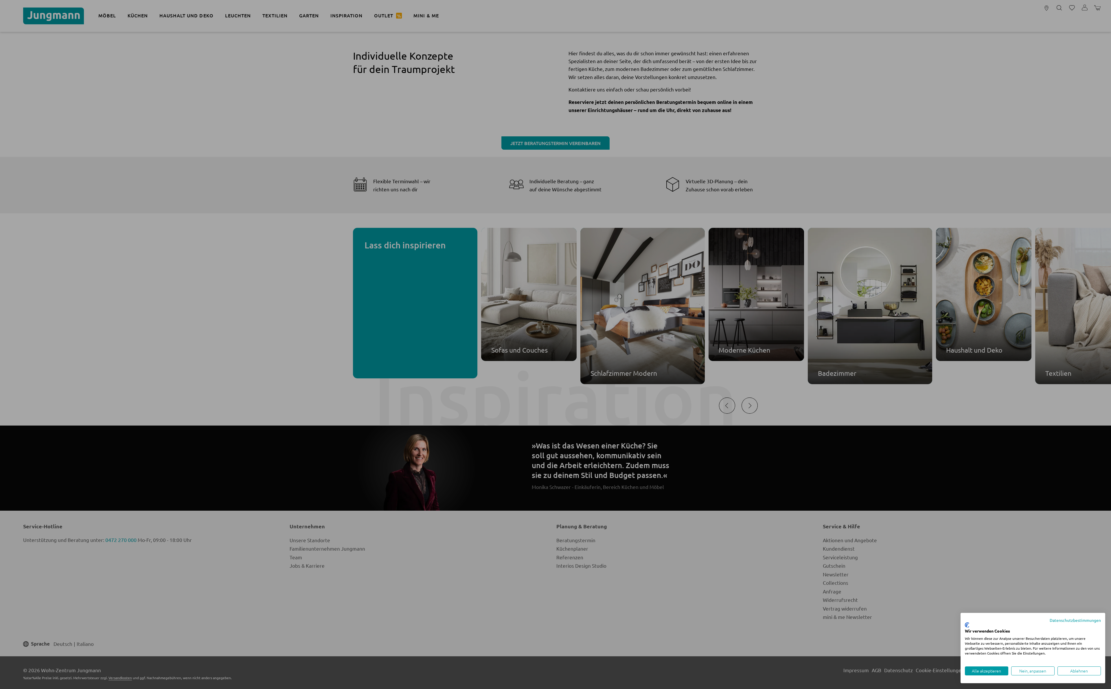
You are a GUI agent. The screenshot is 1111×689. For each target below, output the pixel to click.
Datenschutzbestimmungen (1075, 620)
